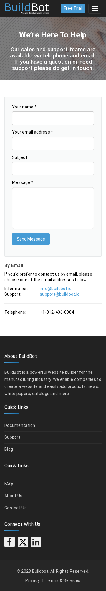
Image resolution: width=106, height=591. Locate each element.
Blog (8, 449)
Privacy (32, 580)
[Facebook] (9, 542)
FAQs (9, 483)
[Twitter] (23, 542)
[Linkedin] (36, 542)
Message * (23, 182)
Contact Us (15, 508)
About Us (13, 495)
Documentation (19, 425)
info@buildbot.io (56, 288)
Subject (19, 157)
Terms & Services (63, 580)
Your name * (24, 107)
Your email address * (32, 132)
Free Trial (73, 8)
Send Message (31, 239)
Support (12, 437)
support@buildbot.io (60, 294)
